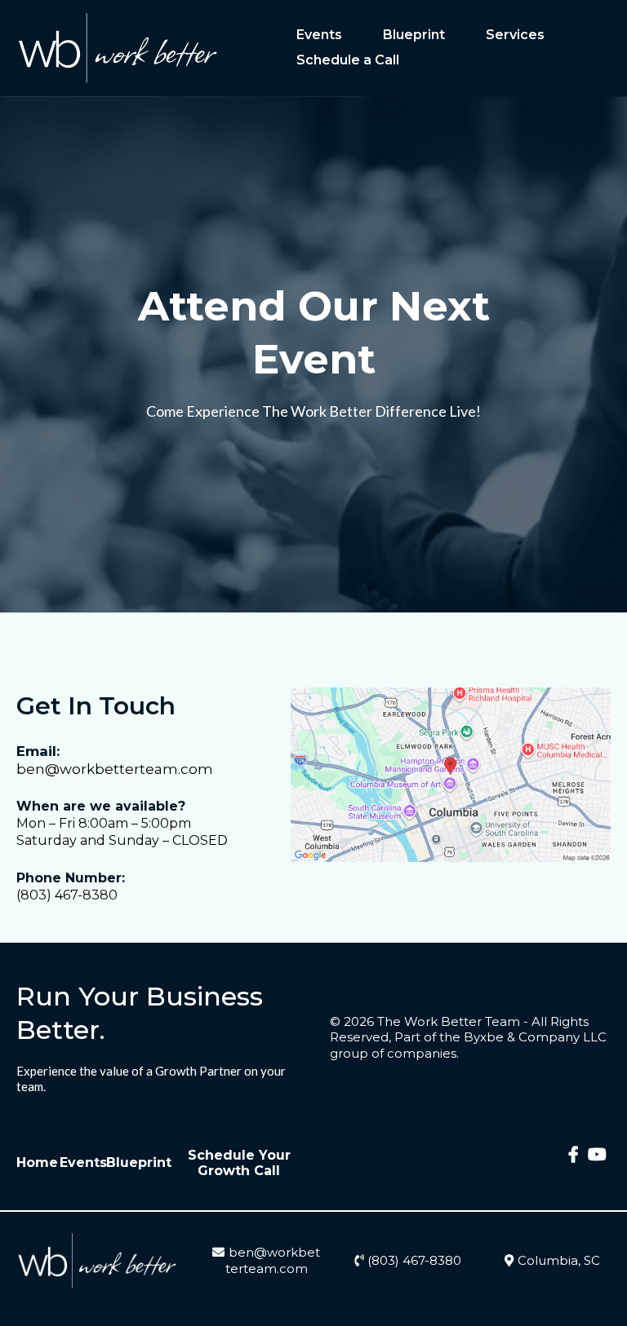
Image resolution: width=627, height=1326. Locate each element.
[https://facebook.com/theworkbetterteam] (573, 1162)
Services (515, 34)
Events (319, 34)
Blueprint (414, 34)
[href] (451, 774)
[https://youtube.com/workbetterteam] (597, 1162)
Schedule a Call (347, 60)
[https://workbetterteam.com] (118, 48)
